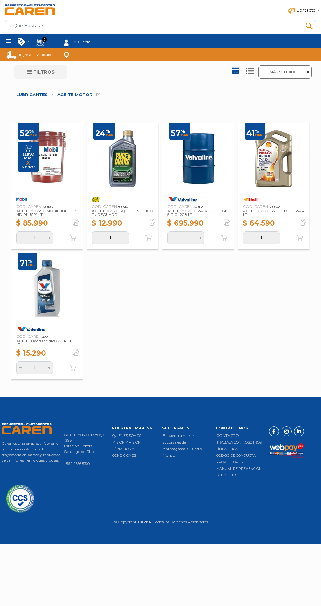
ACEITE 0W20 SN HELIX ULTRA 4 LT (273, 212)
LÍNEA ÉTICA (227, 449)
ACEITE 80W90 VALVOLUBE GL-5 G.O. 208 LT (198, 212)
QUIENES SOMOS (126, 436)
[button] (303, 9)
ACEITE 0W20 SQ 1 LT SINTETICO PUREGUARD (122, 212)
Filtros (43, 72)
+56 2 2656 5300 (77, 463)
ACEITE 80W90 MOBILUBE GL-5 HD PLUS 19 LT (46, 212)
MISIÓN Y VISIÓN (126, 442)
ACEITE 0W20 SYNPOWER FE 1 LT (45, 342)
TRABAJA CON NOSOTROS (239, 442)
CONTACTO (227, 435)
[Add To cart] (73, 238)
